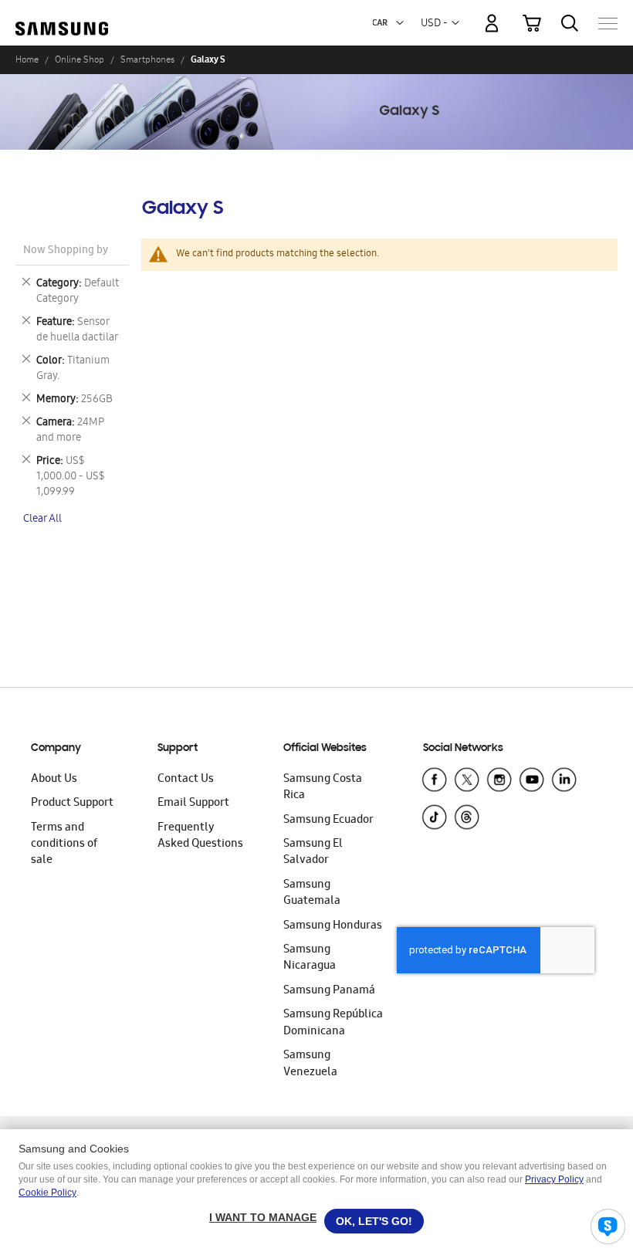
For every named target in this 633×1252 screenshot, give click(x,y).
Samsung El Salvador (313, 852)
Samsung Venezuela (310, 1064)
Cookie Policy (47, 1192)
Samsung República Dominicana (333, 1023)
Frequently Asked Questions (200, 836)
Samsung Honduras (332, 926)
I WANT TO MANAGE (262, 1217)
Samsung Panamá (329, 991)
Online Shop (79, 59)
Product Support (72, 803)
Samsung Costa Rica (322, 787)
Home (27, 59)
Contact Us (185, 779)
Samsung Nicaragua (309, 958)
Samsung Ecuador (328, 820)
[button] (400, 23)
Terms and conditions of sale (64, 845)
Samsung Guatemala (311, 893)
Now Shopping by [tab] (65, 251)
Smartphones (147, 59)
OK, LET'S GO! (374, 1221)
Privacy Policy (554, 1179)
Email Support (193, 803)
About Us (54, 779)
